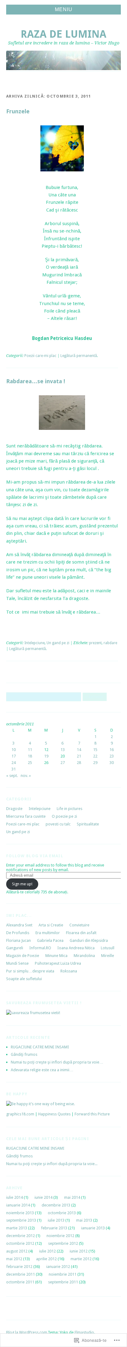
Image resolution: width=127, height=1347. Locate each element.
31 (13, 769)
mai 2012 (14, 1259)
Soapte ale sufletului (24, 978)
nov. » (26, 775)
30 (111, 762)
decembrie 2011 (20, 1274)
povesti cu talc (58, 824)
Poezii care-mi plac (40, 356)
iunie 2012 (79, 1251)
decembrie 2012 (20, 1235)
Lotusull (107, 948)
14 (79, 749)
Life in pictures (69, 808)
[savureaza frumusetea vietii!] (33, 1012)
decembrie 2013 (56, 1205)
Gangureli (14, 948)
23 (111, 756)
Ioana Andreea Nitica (76, 948)
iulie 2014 (14, 1197)
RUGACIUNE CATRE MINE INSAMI (40, 1047)
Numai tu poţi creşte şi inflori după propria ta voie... (51, 1163)
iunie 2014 (43, 1197)
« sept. (12, 775)
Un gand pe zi (58, 643)
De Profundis (17, 932)
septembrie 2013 (21, 1220)
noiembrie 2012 (60, 1235)
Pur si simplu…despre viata (30, 971)
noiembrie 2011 (62, 1274)
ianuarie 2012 (58, 1266)
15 (95, 749)
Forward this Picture (92, 1114)
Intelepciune (34, 643)
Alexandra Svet (19, 925)
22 (95, 756)
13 (62, 749)
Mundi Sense (17, 963)
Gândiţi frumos (24, 1054)
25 (30, 762)
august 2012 (16, 1251)
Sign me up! (22, 884)
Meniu (63, 9)
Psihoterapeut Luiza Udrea (58, 963)
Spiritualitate (88, 824)
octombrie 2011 (20, 1282)
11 (30, 749)
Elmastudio (84, 1332)
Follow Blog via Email (34, 856)
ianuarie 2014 (18, 1205)
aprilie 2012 (46, 1259)
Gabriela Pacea (50, 940)
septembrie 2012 (63, 1243)
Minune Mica (56, 955)
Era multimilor (47, 932)
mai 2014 (72, 1197)
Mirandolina (84, 955)
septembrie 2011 (63, 1282)
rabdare (110, 643)
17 (13, 756)
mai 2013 (84, 1220)
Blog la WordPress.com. (27, 1332)
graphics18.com (20, 1114)
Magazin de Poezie (22, 955)
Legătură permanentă (78, 356)
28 (79, 762)
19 (46, 756)
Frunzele (18, 111)
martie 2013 (16, 1228)
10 (13, 749)
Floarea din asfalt (81, 932)
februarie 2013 (54, 1228)
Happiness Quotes (54, 1114)
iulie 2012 (47, 1251)
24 (13, 762)
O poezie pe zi (64, 816)
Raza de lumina (63, 34)
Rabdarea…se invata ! (35, 381)
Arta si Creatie (51, 925)
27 (62, 762)
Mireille (107, 955)
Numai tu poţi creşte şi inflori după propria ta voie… (57, 1062)
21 (79, 756)
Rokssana (68, 971)
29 (95, 762)
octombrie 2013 (62, 1213)
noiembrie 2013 (20, 1213)
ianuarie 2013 (93, 1228)
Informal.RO (40, 948)
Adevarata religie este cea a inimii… (42, 1070)
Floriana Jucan (18, 940)
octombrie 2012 (20, 1243)
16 (111, 749)
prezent (95, 643)
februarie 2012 (19, 1266)
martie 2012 (81, 1259)
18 (30, 756)
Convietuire (79, 925)
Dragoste (14, 808)
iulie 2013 (56, 1220)
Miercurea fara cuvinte (26, 816)
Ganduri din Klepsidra (89, 940)
